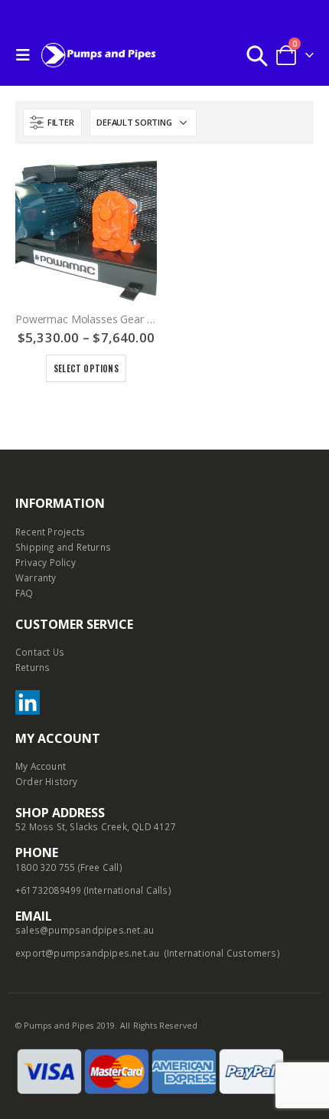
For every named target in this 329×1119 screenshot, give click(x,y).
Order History (46, 781)
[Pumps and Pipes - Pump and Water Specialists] (98, 55)
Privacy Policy (45, 562)
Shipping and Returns (63, 547)
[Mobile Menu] (26, 55)
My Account (40, 766)
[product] (86, 230)
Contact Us (39, 652)
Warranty (36, 577)
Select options (86, 368)
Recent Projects (50, 531)
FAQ (24, 593)
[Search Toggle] (257, 55)
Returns (32, 667)
